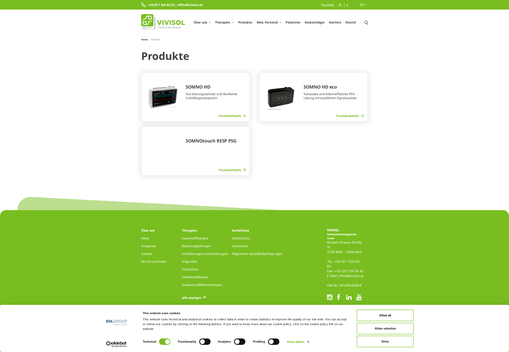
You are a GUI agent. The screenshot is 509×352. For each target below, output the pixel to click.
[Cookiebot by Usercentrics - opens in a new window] (116, 344)
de (362, 5)
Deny (385, 341)
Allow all (385, 315)
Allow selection (385, 328)
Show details (295, 341)
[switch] (205, 341)
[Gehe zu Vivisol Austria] (163, 22)
